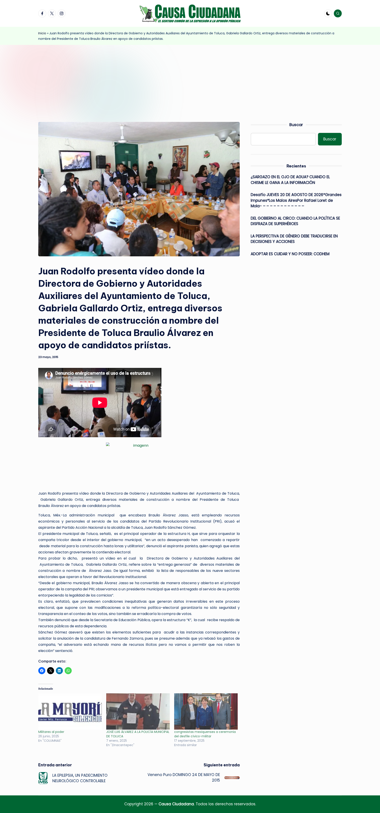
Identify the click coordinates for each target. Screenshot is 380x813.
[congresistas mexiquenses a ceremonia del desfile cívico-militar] (206, 711)
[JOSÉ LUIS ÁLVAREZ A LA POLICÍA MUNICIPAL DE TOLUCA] (138, 711)
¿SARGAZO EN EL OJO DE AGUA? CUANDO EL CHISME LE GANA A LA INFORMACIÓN (290, 179)
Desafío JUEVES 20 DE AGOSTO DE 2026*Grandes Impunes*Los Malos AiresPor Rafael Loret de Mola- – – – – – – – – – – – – (296, 200)
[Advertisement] (190, 78)
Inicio (42, 33)
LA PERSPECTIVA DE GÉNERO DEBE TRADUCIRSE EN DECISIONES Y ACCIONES (294, 238)
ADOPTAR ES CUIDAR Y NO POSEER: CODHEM (290, 254)
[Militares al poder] (70, 711)
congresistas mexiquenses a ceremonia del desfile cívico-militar (205, 734)
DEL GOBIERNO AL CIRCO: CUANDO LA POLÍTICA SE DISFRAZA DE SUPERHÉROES (295, 221)
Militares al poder (51, 732)
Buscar (296, 124)
